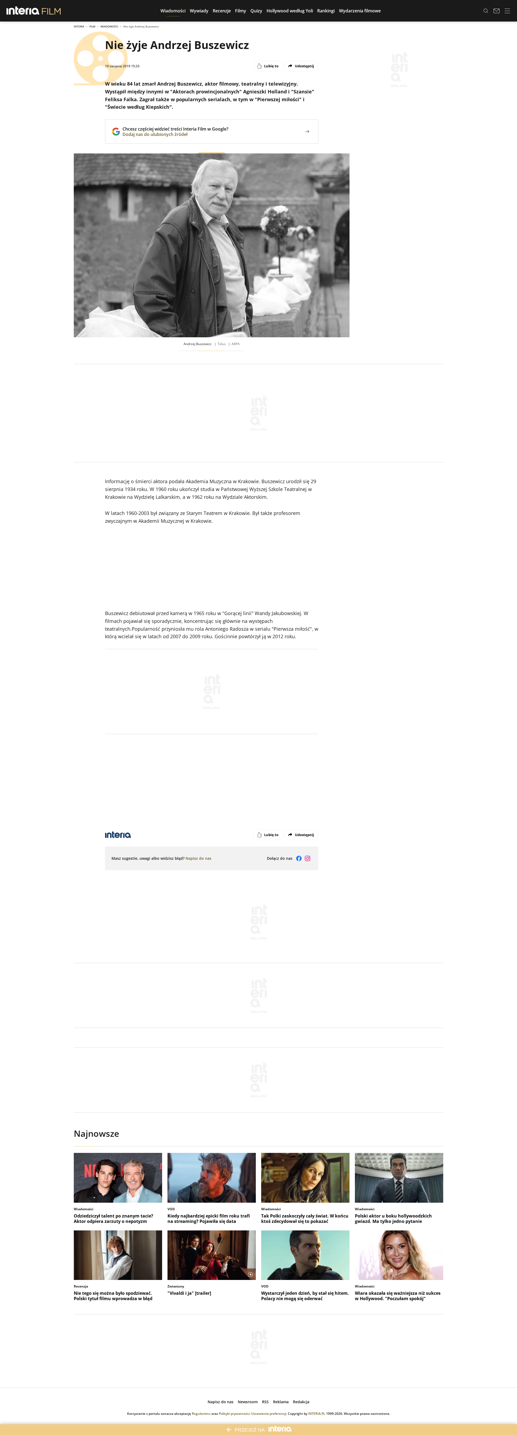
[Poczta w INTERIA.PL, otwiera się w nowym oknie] (496, 10)
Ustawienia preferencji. (269, 1414)
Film (92, 26)
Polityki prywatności (234, 1413)
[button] (173, 10)
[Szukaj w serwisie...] (485, 10)
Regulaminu (201, 1413)
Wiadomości (109, 26)
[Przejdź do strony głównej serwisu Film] (51, 10)
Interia (79, 26)
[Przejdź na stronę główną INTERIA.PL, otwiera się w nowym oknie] (23, 10)
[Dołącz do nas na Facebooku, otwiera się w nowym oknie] (299, 858)
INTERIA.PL (316, 1413)
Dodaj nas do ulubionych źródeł (175, 134)
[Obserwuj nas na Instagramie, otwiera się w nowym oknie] (307, 858)
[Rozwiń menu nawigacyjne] (507, 10)
